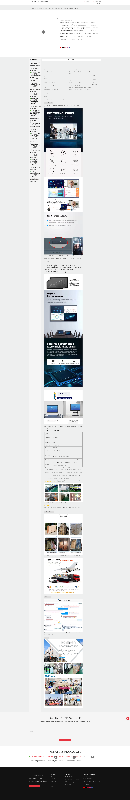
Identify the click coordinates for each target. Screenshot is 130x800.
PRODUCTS (35, 6)
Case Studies (53, 783)
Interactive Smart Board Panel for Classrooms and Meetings (35, 106)
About (52, 786)
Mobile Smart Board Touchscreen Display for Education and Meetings (35, 118)
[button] (89, 3)
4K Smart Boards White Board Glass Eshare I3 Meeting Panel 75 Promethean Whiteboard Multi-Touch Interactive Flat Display (55, 8)
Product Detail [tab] (71, 59)
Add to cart (33, 70)
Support (52, 784)
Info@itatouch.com (89, 776)
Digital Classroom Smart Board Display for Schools (35, 89)
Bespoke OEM (54, 781)
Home (52, 776)
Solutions (53, 778)
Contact (52, 788)
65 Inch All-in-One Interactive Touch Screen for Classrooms (35, 78)
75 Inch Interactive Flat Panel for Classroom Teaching (34, 68)
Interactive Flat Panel (43, 6)
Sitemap (71, 797)
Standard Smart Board (53, 6)
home (30, 6)
